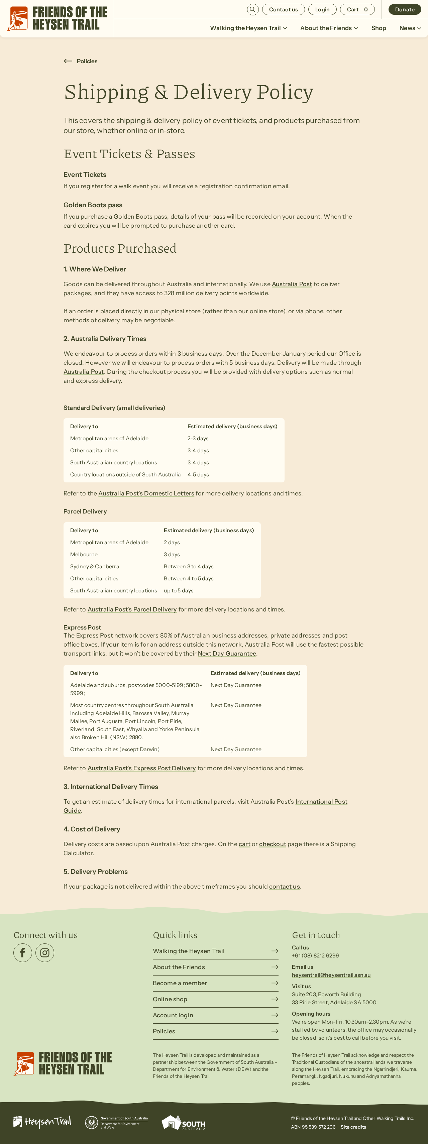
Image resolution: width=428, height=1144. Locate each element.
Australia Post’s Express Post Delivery (142, 768)
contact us (284, 886)
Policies (87, 61)
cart (244, 844)
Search (253, 9)
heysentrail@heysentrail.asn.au (331, 974)
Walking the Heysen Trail (245, 28)
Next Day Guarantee (227, 653)
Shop (379, 28)
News (407, 28)
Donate (405, 9)
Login (322, 9)
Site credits (353, 1127)
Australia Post (292, 284)
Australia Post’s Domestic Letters (146, 493)
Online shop (170, 999)
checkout (272, 844)
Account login (173, 1015)
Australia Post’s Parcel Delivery (132, 609)
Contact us (283, 9)
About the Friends (326, 28)
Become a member (180, 983)
